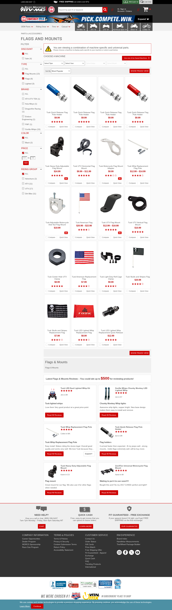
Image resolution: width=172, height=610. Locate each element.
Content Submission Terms (65, 544)
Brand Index (122, 539)
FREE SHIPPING (74, 2)
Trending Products (93, 564)
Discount (27, 49)
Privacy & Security (61, 541)
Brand (25, 89)
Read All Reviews (54, 415)
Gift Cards (89, 544)
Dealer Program (29, 541)
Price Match (90, 547)
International (90, 567)
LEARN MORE (85, 526)
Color (25, 133)
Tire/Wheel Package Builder (128, 544)
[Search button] (105, 9)
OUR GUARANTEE (129, 526)
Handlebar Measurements (128, 541)
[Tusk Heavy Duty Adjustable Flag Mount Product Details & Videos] (57, 178)
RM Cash (132, 2)
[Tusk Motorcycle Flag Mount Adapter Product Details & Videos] (111, 178)
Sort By (48, 71)
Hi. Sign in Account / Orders (124, 10)
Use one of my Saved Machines (135, 58)
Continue (37, 606)
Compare (51, 127)
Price (24, 148)
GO (26, 163)
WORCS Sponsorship (31, 544)
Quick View (64, 127)
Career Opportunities (31, 539)
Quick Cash (90, 558)
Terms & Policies (61, 539)
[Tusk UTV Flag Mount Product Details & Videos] (111, 232)
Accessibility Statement (63, 550)
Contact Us (90, 539)
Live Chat (147, 2)
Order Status (90, 541)
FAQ (87, 561)
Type (24, 64)
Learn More (25, 606)
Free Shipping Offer (93, 550)
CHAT (41, 526)
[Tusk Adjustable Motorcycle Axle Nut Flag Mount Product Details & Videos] (57, 232)
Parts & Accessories (31, 34)
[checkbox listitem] (25, 54)
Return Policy (59, 547)
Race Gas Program (30, 547)
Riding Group (29, 169)
